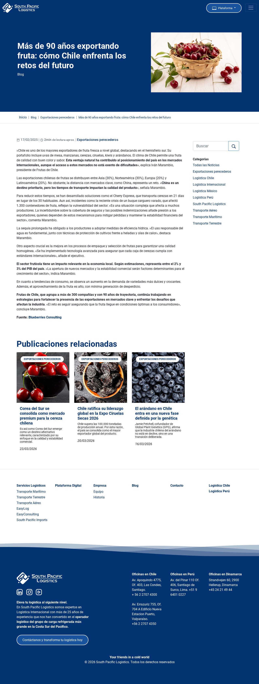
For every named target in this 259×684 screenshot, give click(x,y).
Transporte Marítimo (207, 217)
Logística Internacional (209, 184)
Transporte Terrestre (207, 223)
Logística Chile (203, 178)
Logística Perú (203, 197)
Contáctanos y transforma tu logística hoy (52, 640)
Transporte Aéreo (205, 210)
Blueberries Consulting (45, 317)
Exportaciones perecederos (97, 140)
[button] (224, 8)
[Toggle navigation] (251, 8)
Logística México (205, 191)
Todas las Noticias (206, 165)
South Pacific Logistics (209, 204)
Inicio (23, 117)
